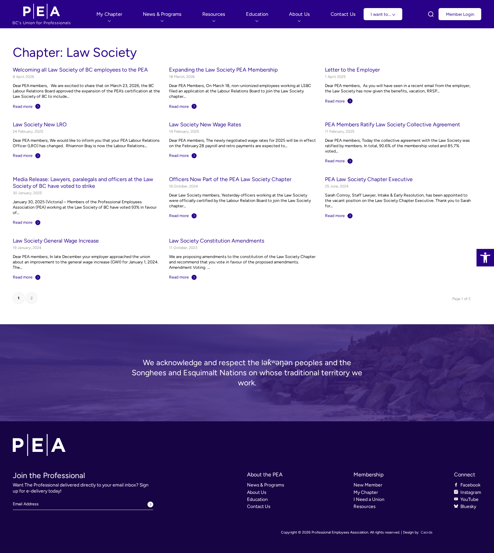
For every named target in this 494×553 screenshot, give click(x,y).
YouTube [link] (469, 499)
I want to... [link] (381, 14)
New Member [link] (368, 484)
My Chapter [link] (366, 492)
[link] (485, 257)
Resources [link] (364, 506)
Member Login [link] (460, 14)
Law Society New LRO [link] (40, 124)
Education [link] (257, 499)
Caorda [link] (426, 532)
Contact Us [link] (258, 506)
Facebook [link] (470, 484)
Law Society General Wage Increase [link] (56, 241)
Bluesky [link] (468, 506)
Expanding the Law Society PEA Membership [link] (223, 70)
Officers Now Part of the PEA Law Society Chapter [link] (230, 179)
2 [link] (32, 298)
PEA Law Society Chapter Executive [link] (369, 179)
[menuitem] (109, 14)
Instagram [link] (470, 492)
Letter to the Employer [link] (352, 70)
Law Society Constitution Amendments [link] (216, 241)
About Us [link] (256, 492)
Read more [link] (23, 106)
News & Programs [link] (265, 484)
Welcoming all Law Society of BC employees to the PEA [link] (80, 70)
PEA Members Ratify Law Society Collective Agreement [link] (392, 124)
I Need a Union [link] (369, 499)
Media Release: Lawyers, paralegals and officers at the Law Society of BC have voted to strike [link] (83, 182)
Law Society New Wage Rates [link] (205, 124)
